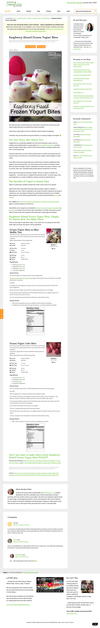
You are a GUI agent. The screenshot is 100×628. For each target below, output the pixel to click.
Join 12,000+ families (75, 3)
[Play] (38, 591)
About (59, 622)
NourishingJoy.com (48, 493)
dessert (12, 210)
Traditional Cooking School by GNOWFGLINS (14, 4)
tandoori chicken (40, 208)
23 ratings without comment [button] (29, 572)
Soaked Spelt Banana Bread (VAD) (82, 89)
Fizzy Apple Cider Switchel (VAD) (82, 75)
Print (54, 248)
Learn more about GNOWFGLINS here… (18, 605)
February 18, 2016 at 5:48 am (20, 541)
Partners (71, 622)
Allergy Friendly (37, 18)
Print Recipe (41, 47)
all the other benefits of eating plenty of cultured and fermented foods (39, 202)
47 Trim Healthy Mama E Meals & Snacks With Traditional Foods (42, 463)
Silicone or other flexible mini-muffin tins (20, 278)
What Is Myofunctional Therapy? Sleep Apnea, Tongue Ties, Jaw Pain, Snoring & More (83, 64)
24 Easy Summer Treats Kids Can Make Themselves (39, 461)
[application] (50, 584)
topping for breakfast (53, 208)
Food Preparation (21, 18)
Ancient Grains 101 (78, 92)
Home (14, 18)
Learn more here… (72, 613)
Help (63, 622)
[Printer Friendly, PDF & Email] (13, 50)
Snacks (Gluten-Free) (53, 475)
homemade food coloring (46, 145)
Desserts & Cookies (36, 473)
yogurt (17, 264)
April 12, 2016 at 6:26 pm (21, 556)
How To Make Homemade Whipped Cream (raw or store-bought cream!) (82, 129)
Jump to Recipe (30, 47)
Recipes (29, 18)
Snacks (45, 475)
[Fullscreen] (61, 591)
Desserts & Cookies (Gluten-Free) (50, 473)
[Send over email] (1, 317)
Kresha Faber (18, 555)
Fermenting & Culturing (15, 475)
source (56, 195)
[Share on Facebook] (1, 310)
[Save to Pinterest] (1, 314)
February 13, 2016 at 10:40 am (21, 525)
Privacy (67, 622)
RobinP (15, 540)
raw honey (22, 268)
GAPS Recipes (46, 18)
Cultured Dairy (26, 473)
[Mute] (59, 591)
